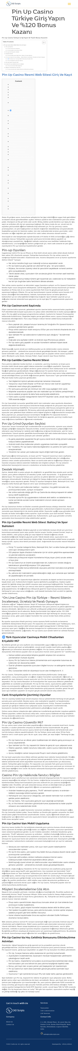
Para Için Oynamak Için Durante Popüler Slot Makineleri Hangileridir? (21, 162)
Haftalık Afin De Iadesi (18, 149)
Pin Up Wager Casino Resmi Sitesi (22, 90)
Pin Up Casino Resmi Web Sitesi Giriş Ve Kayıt (15, 44)
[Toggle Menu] (69, 4)
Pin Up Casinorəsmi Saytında (14, 48)
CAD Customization (47, 1011)
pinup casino (12, 301)
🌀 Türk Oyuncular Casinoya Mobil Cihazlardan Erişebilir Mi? (20, 58)
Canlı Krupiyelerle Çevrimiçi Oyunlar (15, 60)
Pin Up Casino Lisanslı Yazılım (20, 206)
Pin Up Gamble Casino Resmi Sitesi (15, 50)
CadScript (14, 1044)
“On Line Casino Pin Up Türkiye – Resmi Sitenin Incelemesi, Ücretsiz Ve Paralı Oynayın (25, 57)
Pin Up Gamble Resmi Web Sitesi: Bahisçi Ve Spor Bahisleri (20, 55)
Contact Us (10, 1024)
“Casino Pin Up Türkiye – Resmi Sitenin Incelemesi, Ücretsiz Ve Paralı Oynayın (21, 105)
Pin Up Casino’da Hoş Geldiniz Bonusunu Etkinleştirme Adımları (21, 69)
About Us (9, 1022)
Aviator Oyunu (15, 167)
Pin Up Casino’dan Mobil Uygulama (15, 65)
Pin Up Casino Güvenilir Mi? (12, 62)
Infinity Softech (67, 1044)
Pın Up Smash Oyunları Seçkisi (20, 92)
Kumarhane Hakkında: (18, 198)
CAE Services (45, 1013)
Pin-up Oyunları (9, 46)
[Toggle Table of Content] (43, 42)
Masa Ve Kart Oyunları (17, 152)
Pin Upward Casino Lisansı (19, 147)
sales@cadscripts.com (51, 1034)
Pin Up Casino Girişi (17, 180)
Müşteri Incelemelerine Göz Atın (13, 67)
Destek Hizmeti (9, 53)
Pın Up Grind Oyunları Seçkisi (12, 51)
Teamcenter (44, 1008)
